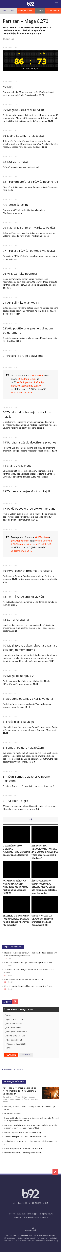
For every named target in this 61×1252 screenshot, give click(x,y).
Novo (4, 10)
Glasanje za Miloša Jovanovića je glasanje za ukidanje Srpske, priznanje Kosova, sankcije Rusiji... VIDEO (31, 1126)
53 (5, 989)
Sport (40, 10)
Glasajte (11, 1054)
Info (12, 10)
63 (5, 975)
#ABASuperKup (24, 382)
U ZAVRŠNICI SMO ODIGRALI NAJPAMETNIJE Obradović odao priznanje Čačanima (16, 850)
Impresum (48, 1214)
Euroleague (52, 10)
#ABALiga (39, 382)
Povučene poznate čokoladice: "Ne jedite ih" (23, 1148)
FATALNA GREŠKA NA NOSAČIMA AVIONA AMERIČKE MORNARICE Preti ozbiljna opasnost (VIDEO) (15, 887)
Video (15, 1203)
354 (5, 958)
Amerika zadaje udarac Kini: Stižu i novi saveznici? (25, 1136)
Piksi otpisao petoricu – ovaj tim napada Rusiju (24, 979)
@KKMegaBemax (27, 378)
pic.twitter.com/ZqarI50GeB (36, 544)
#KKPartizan (37, 375)
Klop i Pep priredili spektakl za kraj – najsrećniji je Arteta (28, 986)
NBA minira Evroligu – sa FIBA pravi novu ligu (23, 1152)
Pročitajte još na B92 (14, 1081)
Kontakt (39, 1214)
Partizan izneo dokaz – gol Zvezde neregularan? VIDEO (28, 962)
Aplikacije (23, 1203)
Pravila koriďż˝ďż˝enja (23, 1217)
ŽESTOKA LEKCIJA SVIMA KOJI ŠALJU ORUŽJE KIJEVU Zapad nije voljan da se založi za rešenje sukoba (44, 887)
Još (30, 819)
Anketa (7, 1002)
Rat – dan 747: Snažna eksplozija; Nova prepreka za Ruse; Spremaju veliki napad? (19, 1091)
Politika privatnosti (40, 1217)
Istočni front (26, 10)
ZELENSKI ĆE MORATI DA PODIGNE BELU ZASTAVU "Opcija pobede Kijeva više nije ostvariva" (16, 920)
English (45, 1203)
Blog (31, 1203)
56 (5, 982)
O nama (37, 1203)
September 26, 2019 (21, 392)
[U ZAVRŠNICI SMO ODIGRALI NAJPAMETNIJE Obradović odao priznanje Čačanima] (16, 842)
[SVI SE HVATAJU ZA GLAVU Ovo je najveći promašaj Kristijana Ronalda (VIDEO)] (44, 912)
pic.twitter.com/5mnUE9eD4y (26, 385)
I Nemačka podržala (12, 1113)
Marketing (31, 1214)
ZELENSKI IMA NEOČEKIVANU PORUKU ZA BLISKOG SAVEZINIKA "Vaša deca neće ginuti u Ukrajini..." (44, 852)
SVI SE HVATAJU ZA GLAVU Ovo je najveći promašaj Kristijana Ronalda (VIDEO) (42, 920)
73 (5, 965)
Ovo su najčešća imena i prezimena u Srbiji (22, 1132)
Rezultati (26, 1055)
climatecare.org (52, 1241)
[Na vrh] (55, 1172)
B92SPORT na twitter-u (13, 1069)
